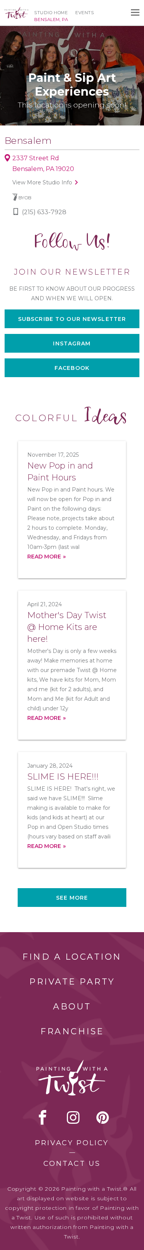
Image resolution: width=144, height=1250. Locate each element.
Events (84, 12)
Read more (44, 556)
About (72, 1006)
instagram (73, 1117)
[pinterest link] (102, 1117)
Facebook (72, 368)
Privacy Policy (72, 1143)
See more (72, 897)
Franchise (72, 1031)
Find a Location (72, 957)
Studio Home (51, 12)
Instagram (72, 343)
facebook (42, 1117)
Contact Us (72, 1163)
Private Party (72, 982)
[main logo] (16, 10)
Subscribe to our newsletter (72, 319)
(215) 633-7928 (44, 212)
